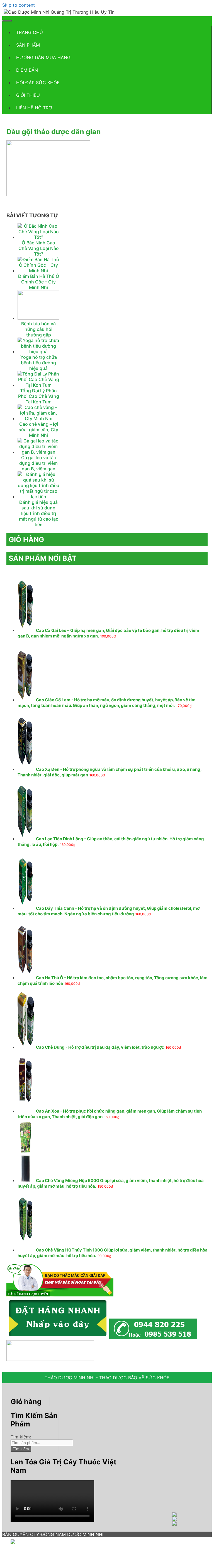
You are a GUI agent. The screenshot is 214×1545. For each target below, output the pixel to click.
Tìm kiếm (21, 1449)
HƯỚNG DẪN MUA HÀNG (43, 57)
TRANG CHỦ (29, 32)
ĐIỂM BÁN (27, 70)
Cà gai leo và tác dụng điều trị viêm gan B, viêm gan (38, 463)
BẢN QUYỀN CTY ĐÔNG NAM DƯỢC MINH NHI (52, 1534)
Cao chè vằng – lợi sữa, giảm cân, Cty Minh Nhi (38, 429)
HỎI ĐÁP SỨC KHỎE (38, 82)
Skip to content (18, 5)
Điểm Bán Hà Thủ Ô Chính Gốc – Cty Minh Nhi (38, 281)
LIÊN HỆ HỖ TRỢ (34, 107)
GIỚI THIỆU (28, 95)
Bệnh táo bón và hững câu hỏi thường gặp (38, 329)
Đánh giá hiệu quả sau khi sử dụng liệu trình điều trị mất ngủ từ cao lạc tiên (38, 513)
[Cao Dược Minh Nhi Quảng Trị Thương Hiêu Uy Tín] (59, 12)
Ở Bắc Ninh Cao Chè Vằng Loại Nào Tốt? (38, 248)
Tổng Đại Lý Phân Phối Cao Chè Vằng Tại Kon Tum (38, 396)
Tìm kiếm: (21, 1437)
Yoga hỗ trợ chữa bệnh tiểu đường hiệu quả (38, 362)
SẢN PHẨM (28, 45)
